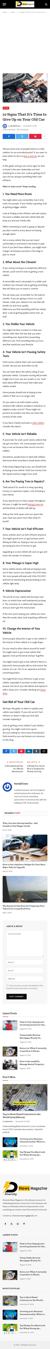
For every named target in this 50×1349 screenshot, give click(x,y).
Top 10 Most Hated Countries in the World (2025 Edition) (31, 1300)
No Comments (10, 130)
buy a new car (30, 156)
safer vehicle (38, 423)
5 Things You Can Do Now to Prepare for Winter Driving (36, 769)
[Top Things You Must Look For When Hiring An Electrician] (10, 1155)
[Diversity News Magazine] (25, 4)
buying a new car (35, 504)
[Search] (46, 4)
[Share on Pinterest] (35, 136)
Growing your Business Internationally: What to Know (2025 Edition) (32, 1142)
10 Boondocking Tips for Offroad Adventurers (14, 769)
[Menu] (4, 4)
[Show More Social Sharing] (44, 136)
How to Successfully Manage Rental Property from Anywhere (32, 1064)
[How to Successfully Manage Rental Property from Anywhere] (10, 1064)
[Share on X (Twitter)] (22, 136)
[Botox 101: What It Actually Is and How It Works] (10, 1051)
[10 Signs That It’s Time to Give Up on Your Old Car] (25, 87)
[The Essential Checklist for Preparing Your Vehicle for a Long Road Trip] (25, 889)
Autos (6, 108)
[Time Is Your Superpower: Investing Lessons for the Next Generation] (10, 1025)
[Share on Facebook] (9, 136)
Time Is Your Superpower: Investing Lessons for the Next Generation (32, 1025)
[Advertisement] (25, 43)
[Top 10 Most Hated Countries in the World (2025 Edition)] (25, 1097)
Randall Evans (15, 126)
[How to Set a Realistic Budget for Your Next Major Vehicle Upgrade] (25, 848)
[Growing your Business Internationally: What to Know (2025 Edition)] (10, 1142)
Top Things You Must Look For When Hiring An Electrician (32, 1155)
